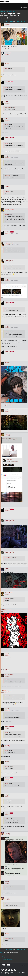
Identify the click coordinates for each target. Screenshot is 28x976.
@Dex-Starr (7, 175)
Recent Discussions (7, 959)
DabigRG (7, 24)
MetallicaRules (9, 674)
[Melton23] (2, 745)
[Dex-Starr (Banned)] (2, 138)
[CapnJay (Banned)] (2, 82)
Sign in (1, 952)
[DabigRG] (2, 24)
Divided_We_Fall (9, 520)
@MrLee (7, 669)
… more (6, 221)
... (1, 945)
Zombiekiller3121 (9, 209)
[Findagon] (2, 833)
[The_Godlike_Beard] (2, 410)
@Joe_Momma (9, 48)
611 (25, 21)
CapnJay (7, 81)
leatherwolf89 (8, 107)
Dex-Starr (7, 137)
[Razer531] (2, 187)
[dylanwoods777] (2, 244)
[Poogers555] (2, 434)
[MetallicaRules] (2, 675)
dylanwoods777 (9, 243)
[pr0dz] (2, 103)
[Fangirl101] (2, 53)
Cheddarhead (8, 592)
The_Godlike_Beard (10, 410)
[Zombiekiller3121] (2, 210)
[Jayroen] (3, 609)
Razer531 (7, 186)
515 (14, 21)
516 (17, 21)
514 (12, 21)
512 (7, 21)
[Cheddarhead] (2, 594)
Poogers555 (7, 191)
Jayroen (9, 609)
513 (10, 21)
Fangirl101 (8, 53)
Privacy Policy (8, 973)
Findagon (7, 833)
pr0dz (6, 101)
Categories (23, 7)
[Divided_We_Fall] (2, 520)
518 (21, 21)
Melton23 (7, 745)
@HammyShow (9, 405)
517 (19, 21)
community (23, 965)
